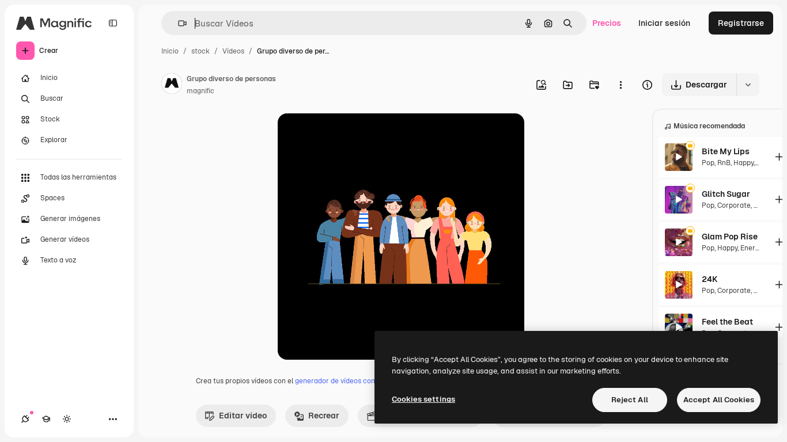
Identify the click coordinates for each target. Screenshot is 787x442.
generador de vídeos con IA (339, 381)
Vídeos (233, 51)
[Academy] (46, 419)
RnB (724, 162)
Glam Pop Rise (730, 236)
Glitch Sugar (726, 194)
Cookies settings (423, 399)
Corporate (734, 205)
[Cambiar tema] (67, 419)
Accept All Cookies (718, 400)
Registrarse (741, 23)
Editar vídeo (243, 415)
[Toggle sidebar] (113, 23)
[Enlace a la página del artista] (171, 85)
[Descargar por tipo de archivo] (747, 84)
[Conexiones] (25, 419)
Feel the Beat (727, 322)
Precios (606, 23)
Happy (743, 162)
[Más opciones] (620, 84)
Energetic (756, 248)
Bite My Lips (726, 151)
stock (200, 51)
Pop (708, 162)
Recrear (323, 415)
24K (709, 279)
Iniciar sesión (664, 23)
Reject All (629, 400)
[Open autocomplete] (178, 23)
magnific (200, 91)
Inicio (170, 51)
